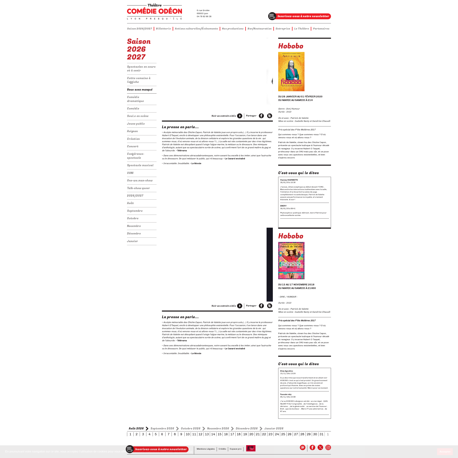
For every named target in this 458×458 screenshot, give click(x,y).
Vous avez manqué (139, 90)
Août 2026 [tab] (136, 429)
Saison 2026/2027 (139, 29)
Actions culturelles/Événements (196, 29)
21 (258, 434)
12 (200, 434)
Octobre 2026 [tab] (191, 429)
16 (226, 434)
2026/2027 (135, 196)
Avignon (132, 131)
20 (251, 434)
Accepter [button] (445, 451)
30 (315, 434)
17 (232, 434)
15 (219, 434)
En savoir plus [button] (183, 451)
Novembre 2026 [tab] (218, 429)
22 (264, 434)
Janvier (132, 241)
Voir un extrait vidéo (224, 115)
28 (302, 434)
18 (239, 434)
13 (207, 434)
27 (296, 434)
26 (290, 434)
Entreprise (283, 29)
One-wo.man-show (140, 180)
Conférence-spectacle (135, 156)
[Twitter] (269, 116)
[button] (167, 97)
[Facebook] (261, 116)
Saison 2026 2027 (139, 49)
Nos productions (232, 29)
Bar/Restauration (260, 29)
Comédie (133, 109)
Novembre (134, 226)
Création (133, 139)
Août (130, 203)
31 (321, 434)
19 (245, 434)
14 (213, 434)
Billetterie (163, 29)
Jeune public (136, 124)
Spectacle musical (140, 165)
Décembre (134, 234)
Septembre (135, 211)
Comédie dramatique (135, 99)
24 (277, 434)
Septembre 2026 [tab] (162, 429)
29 (309, 434)
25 (283, 434)
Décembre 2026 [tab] (247, 429)
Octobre (132, 218)
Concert (132, 146)
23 (270, 434)
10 (188, 434)
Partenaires (321, 29)
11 (194, 434)
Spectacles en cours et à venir (141, 68)
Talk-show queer (138, 188)
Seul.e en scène (137, 116)
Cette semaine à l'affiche (138, 80)
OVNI (130, 173)
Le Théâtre (301, 29)
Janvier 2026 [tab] (274, 429)
